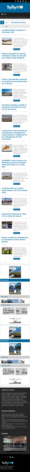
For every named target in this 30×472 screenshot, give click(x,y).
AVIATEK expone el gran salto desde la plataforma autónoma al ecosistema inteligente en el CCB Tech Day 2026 (14, 417)
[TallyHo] (15, 7)
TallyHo (8, 34)
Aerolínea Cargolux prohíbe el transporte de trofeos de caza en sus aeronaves (14, 107)
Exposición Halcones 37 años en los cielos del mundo (14, 215)
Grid (3, 27)
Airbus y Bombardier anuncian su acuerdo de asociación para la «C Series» (14, 81)
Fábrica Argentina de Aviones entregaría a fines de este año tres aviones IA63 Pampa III (14, 56)
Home (7, 22)
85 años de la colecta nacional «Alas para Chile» (13, 414)
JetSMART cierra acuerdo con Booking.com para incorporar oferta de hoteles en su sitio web (14, 164)
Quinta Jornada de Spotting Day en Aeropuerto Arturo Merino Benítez (15, 239)
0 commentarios (24, 34)
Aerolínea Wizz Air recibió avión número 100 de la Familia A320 (14, 190)
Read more (16, 49)
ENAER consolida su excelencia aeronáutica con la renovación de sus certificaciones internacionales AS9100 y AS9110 (15, 421)
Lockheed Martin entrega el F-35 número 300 (14, 31)
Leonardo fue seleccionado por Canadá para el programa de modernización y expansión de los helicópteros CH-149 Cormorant (14, 135)
